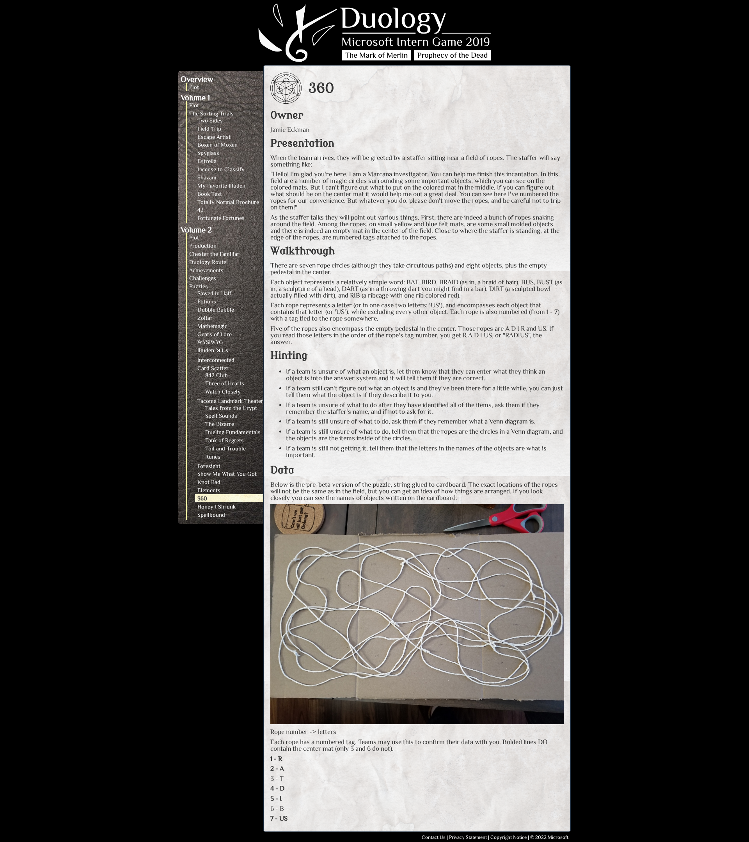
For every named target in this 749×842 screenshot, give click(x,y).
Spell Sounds (221, 415)
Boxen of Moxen (217, 144)
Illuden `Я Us (212, 350)
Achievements (206, 270)
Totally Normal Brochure (228, 202)
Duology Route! (208, 262)
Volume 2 (196, 229)
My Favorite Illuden (221, 185)
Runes (212, 456)
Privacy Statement (468, 837)
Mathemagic (212, 326)
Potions (206, 301)
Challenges (202, 278)
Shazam (207, 177)
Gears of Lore (214, 334)
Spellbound (211, 515)
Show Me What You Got (227, 474)
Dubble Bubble (215, 309)
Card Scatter (213, 368)
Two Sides (210, 120)
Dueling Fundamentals (233, 432)
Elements (208, 490)
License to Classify (221, 169)
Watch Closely (223, 391)
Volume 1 (195, 97)
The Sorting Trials (211, 113)
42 (200, 210)
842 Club (216, 375)
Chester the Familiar (214, 254)
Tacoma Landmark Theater (230, 401)
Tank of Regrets (224, 440)
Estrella (207, 161)
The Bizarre (219, 424)
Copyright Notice (508, 837)
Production (203, 245)
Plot (194, 87)
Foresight (208, 466)
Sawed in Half (214, 293)
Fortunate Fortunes (221, 218)
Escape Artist (214, 137)
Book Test (209, 194)
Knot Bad (208, 482)
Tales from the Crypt (231, 408)
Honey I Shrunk (216, 506)
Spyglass (208, 153)
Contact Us (433, 837)
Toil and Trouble (225, 448)
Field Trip (209, 128)
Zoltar (205, 318)
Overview (197, 79)
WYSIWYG (210, 342)
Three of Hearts (224, 383)
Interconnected (215, 360)
